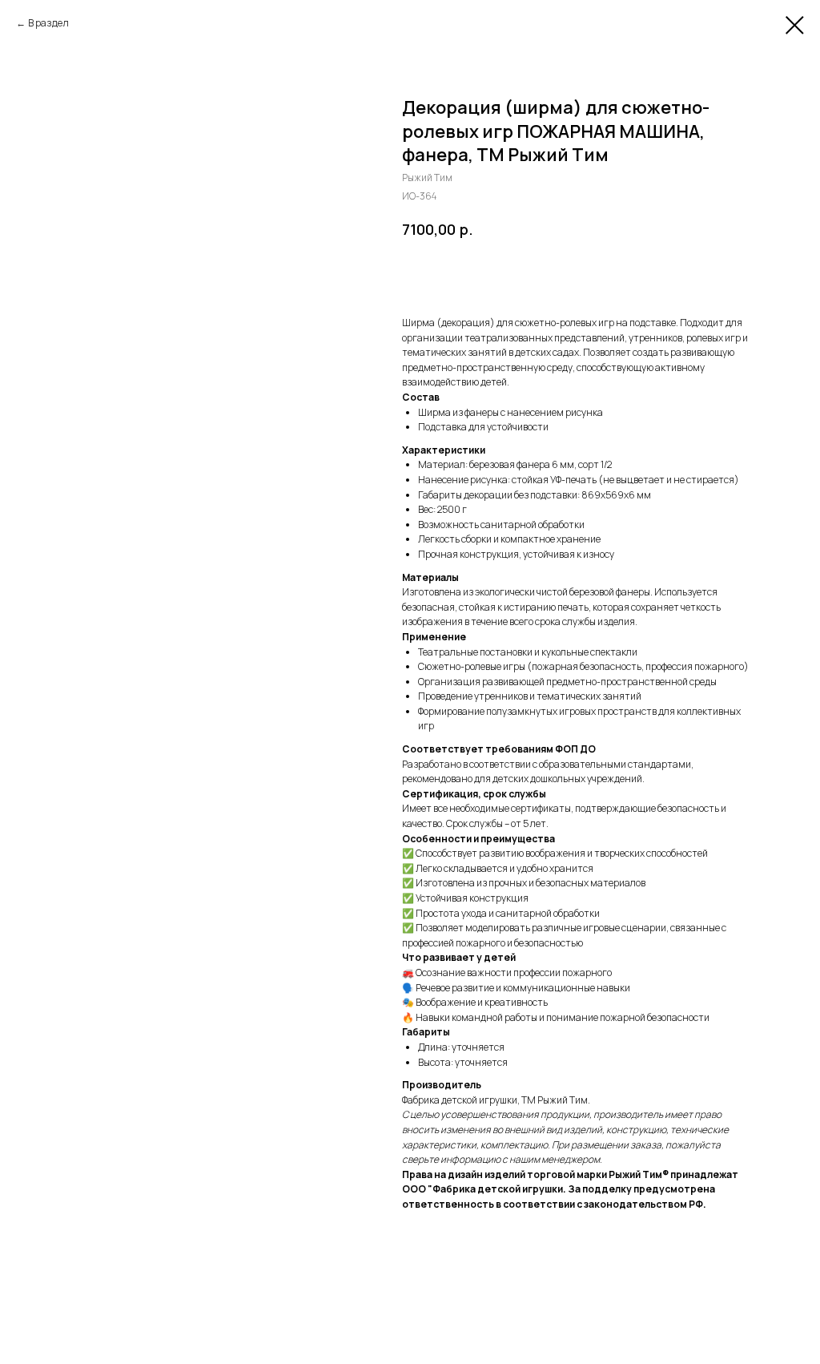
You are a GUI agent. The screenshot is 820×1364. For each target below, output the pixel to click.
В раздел (48, 23)
